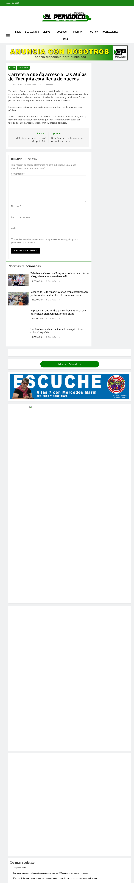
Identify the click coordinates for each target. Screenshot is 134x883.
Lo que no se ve (19, 867)
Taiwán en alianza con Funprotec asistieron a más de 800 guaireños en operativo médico (59, 275)
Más (65, 39)
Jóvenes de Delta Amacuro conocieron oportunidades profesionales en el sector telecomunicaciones (59, 294)
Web (13, 228)
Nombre (16, 206)
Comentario (18, 173)
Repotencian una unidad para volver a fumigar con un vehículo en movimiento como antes (58, 312)
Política (93, 32)
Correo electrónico (21, 217)
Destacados (32, 32)
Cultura (77, 32)
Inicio (18, 32)
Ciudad (47, 32)
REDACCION (16, 85)
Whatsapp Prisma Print (69, 364)
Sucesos (62, 32)
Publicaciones (110, 32)
